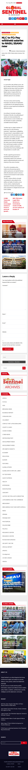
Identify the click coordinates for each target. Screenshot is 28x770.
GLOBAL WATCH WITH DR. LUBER (11, 470)
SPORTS (4, 550)
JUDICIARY (5, 492)
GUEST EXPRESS (7, 478)
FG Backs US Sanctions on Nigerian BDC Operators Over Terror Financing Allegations (14, 585)
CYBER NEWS (6, 434)
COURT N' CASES (7, 427)
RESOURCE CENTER (8, 532)
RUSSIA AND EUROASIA (8, 539)
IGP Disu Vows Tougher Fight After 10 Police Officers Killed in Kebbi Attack (12, 615)
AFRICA (4, 398)
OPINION (4, 514)
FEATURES (5, 463)
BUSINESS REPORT (7, 412)
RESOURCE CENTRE (8, 536)
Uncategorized (6, 554)
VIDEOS (4, 561)
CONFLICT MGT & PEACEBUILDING (11, 423)
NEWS (4, 510)
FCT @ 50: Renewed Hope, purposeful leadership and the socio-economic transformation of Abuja (13, 247)
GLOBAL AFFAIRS (7, 467)
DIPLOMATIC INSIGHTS (8, 449)
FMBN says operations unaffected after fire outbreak (12, 263)
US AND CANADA (7, 557)
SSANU (3, 55)
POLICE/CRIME (6, 525)
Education (13, 50)
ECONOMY (5, 452)
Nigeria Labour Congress (16, 53)
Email (4, 323)
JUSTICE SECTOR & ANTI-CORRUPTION (8, 34)
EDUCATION (5, 456)
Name (4, 314)
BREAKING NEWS (7, 409)
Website (4, 332)
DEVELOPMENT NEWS (14, 32)
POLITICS (5, 528)
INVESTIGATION (6, 489)
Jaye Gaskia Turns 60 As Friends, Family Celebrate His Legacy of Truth (13, 631)
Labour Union (5, 53)
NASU (9, 53)
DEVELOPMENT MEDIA (6, 32)
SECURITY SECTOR (7, 543)
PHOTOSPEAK (6, 521)
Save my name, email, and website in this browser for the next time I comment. (12, 344)
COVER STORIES (7, 430)
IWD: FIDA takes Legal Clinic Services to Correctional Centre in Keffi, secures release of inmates (18, 204)
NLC (23, 53)
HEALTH (4, 481)
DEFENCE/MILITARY (7, 438)
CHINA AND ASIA (6, 416)
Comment (5, 285)
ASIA (3, 405)
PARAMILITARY (6, 518)
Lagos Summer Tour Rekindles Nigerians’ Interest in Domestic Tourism (11, 644)
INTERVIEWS (5, 485)
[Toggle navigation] (15, 24)
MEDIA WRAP (6, 503)
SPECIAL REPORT (7, 547)
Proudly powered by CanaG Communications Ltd (13, 761)
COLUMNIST (5, 420)
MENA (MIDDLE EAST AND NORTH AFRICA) (13, 507)
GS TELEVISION (6, 474)
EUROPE (4, 460)
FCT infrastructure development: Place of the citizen (12, 232)
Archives (4, 401)
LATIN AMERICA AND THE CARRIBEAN (12, 499)
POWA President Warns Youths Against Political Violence (12, 660)
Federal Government (20, 50)
